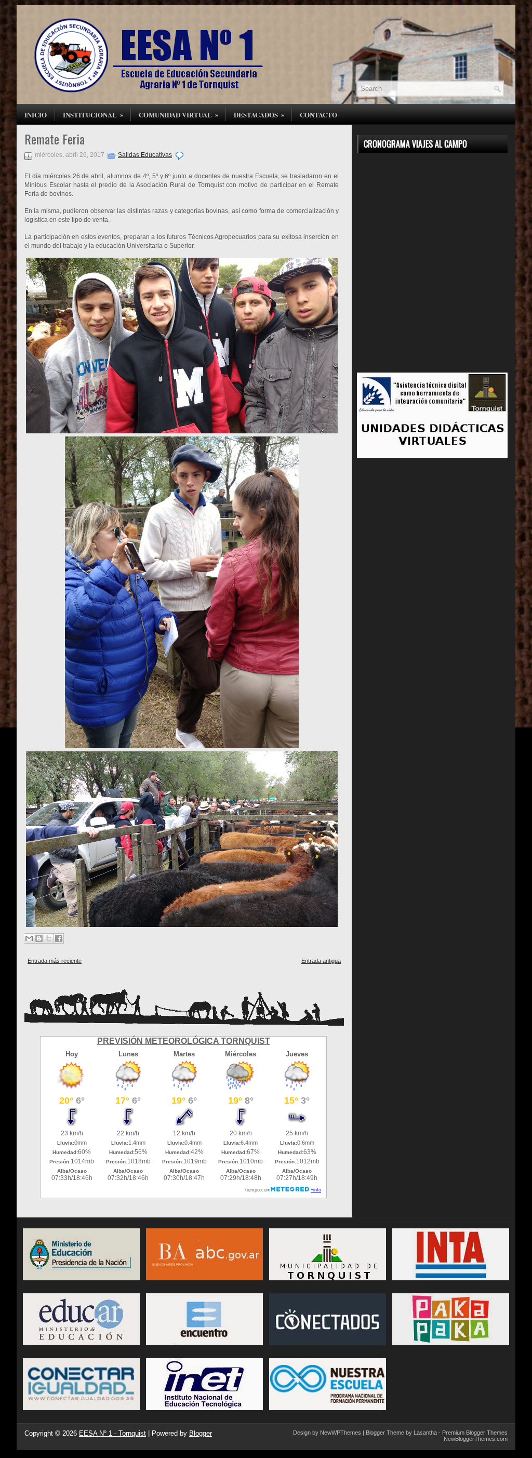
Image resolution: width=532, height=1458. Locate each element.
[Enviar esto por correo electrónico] (29, 938)
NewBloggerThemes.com (476, 1439)
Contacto (318, 115)
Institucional (93, 114)
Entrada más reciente (55, 961)
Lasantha (425, 1432)
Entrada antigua (321, 961)
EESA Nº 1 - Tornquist (112, 1433)
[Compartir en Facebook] (59, 938)
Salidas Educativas (145, 154)
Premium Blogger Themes (475, 1432)
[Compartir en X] (49, 938)
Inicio (35, 115)
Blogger (200, 1433)
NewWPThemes (340, 1432)
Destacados (259, 114)
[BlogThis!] (39, 938)
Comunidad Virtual (179, 114)
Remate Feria (54, 138)
